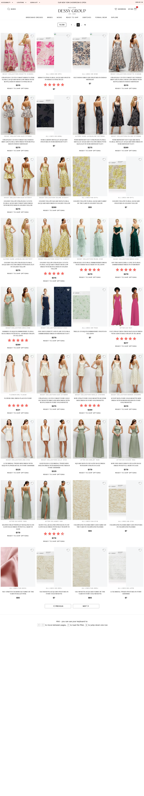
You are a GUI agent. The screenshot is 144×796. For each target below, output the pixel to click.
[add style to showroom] (32, 36)
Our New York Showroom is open (72, 2)
